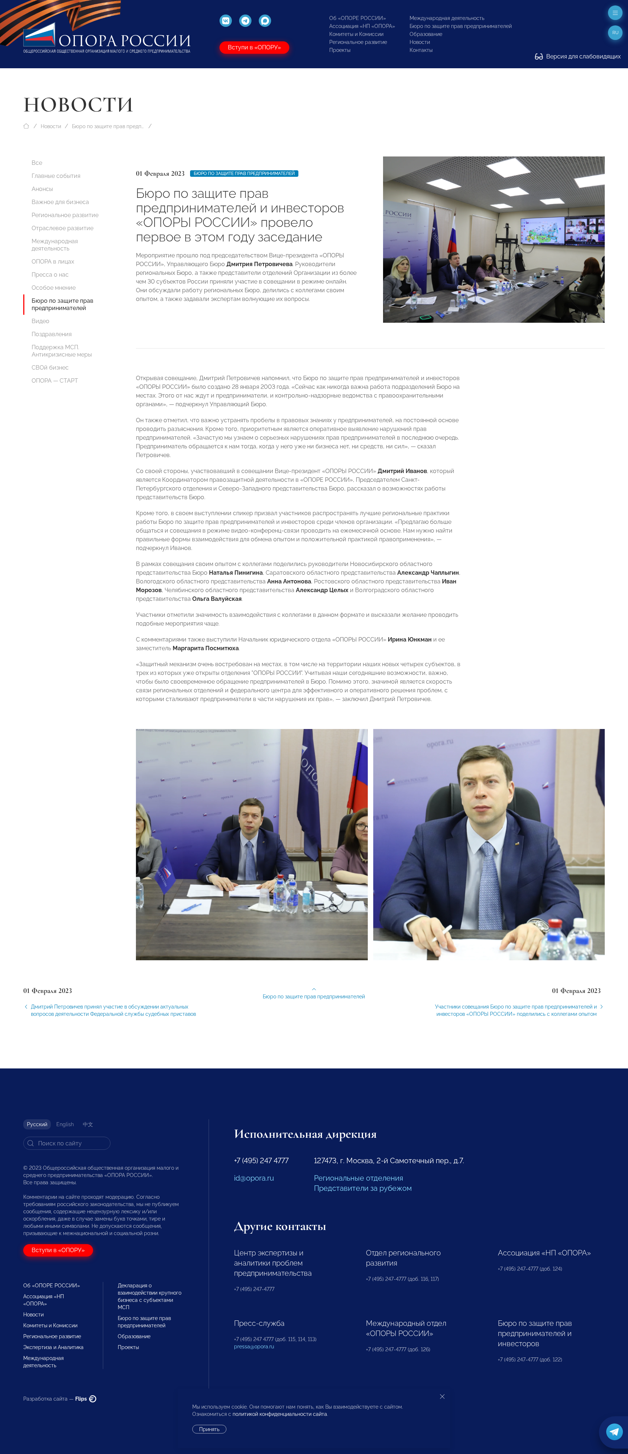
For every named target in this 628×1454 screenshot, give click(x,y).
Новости (420, 42)
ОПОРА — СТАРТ (55, 380)
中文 (88, 1124)
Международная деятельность (447, 18)
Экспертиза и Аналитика (53, 1347)
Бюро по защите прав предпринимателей (461, 26)
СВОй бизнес (50, 367)
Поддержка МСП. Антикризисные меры (62, 351)
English (65, 1124)
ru (615, 32)
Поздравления (52, 334)
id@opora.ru (254, 1178)
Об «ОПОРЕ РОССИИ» (357, 18)
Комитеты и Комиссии (356, 34)
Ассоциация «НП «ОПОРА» (362, 26)
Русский (37, 1124)
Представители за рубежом (363, 1188)
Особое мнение (54, 287)
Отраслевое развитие (62, 228)
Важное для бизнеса (60, 202)
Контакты (421, 50)
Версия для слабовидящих (583, 56)
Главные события (56, 175)
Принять (209, 1429)
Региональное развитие (358, 42)
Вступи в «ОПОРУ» (254, 47)
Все (37, 162)
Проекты (339, 50)
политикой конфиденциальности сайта (280, 1414)
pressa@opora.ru (254, 1346)
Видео (40, 321)
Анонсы (42, 189)
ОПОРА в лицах (53, 261)
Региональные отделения (358, 1178)
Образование (426, 34)
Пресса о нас (50, 274)
